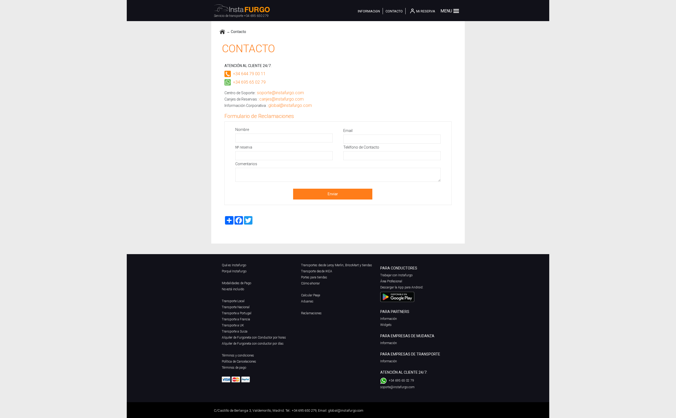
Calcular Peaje (310, 295)
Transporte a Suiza (234, 331)
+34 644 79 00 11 (249, 73)
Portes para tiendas (314, 277)
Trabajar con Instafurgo (396, 275)
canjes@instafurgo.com (281, 99)
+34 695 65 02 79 (249, 82)
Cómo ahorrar (310, 283)
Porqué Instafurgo (234, 271)
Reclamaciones (311, 313)
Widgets (386, 325)
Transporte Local (233, 301)
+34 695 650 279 (256, 16)
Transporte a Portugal (236, 313)
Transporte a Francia (236, 319)
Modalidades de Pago (236, 283)
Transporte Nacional (236, 307)
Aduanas (307, 301)
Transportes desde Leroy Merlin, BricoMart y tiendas (336, 265)
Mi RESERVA (425, 11)
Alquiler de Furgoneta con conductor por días (253, 343)
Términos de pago (234, 367)
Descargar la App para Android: (401, 287)
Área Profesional (391, 281)
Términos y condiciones (238, 355)
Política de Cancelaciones (239, 361)
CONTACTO (394, 11)
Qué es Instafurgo (234, 265)
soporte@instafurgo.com (280, 92)
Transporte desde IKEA (316, 271)
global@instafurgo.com (290, 105)
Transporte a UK (233, 325)
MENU (446, 10)
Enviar (333, 194)
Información (388, 319)
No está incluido (233, 289)
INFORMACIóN (369, 11)
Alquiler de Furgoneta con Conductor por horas (254, 337)
